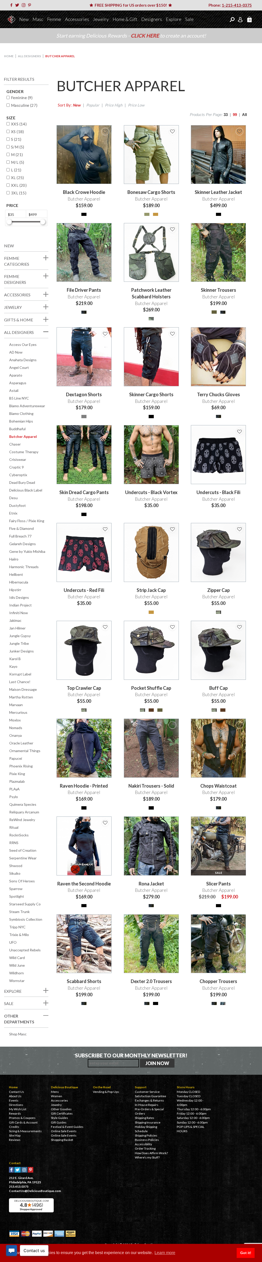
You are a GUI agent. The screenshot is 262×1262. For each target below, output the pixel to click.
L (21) (16, 170)
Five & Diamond (21, 528)
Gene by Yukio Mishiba (27, 551)
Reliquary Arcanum (24, 812)
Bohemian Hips (21, 421)
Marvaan (16, 705)
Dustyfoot (17, 505)
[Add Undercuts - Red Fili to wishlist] (105, 529)
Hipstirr (15, 590)
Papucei (15, 758)
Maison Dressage (23, 689)
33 (226, 114)
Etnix (13, 513)
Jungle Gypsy (20, 636)
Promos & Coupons (22, 1118)
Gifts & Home (18, 319)
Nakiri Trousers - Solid (151, 786)
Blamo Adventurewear (27, 406)
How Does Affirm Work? (151, 1153)
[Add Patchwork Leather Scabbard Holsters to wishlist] (172, 229)
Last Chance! (19, 682)
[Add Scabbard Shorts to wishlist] (105, 921)
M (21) (17, 154)
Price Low (136, 105)
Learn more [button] (165, 1253)
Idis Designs (19, 597)
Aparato (15, 375)
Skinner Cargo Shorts (151, 394)
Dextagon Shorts (84, 394)
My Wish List (17, 1109)
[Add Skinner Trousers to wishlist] (239, 229)
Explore (173, 19)
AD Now (16, 352)
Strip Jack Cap (151, 590)
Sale (189, 19)
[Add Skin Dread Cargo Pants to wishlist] (105, 431)
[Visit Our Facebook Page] (12, 5)
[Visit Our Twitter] (18, 5)
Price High (113, 105)
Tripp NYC (17, 927)
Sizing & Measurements (25, 1131)
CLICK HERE (145, 35)
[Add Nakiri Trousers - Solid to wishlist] (172, 725)
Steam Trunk (19, 911)
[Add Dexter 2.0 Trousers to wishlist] (172, 921)
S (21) (16, 139)
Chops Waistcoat (218, 786)
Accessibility (143, 1144)
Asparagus (17, 383)
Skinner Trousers (218, 290)
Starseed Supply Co (25, 904)
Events (13, 1100)
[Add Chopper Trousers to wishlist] (239, 921)
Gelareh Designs (22, 544)
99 (235, 114)
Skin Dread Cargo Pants (84, 492)
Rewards (15, 1113)
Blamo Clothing (21, 413)
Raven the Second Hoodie (84, 883)
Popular (92, 105)
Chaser (15, 444)
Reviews (14, 1140)
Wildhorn (16, 973)
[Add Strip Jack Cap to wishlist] (172, 529)
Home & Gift (125, 19)
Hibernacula (18, 582)
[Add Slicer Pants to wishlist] (239, 823)
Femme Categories (16, 261)
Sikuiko (14, 873)
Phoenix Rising (21, 766)
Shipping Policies (146, 1135)
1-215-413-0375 (237, 5)
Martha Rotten (21, 697)
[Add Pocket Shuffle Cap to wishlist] (172, 627)
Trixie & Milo (19, 934)
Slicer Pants (218, 883)
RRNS (13, 842)
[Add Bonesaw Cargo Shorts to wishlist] (172, 131)
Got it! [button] (245, 1253)
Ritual (13, 827)
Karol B (15, 659)
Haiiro (13, 559)
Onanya (15, 735)
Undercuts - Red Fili (84, 590)
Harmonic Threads (24, 567)
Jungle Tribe (19, 643)
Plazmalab (17, 781)
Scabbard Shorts (84, 981)
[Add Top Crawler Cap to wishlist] (105, 627)
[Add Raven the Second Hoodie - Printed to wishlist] (105, 725)
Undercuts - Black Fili (218, 492)
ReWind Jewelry (22, 819)
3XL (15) (18, 193)
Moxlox (15, 720)
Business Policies (147, 1140)
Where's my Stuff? (147, 1157)
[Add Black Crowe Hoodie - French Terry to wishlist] (105, 131)
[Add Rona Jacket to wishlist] (172, 823)
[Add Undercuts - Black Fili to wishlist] (239, 431)
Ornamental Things (24, 751)
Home (9, 56)
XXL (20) (19, 185)
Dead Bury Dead (22, 482)
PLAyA (14, 789)
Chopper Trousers (218, 981)
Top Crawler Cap (84, 688)
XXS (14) (19, 124)
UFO (13, 942)
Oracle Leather (21, 743)
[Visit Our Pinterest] (30, 5)
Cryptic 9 (16, 467)
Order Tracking (145, 1148)
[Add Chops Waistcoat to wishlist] (239, 725)
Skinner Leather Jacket (218, 192)
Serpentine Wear (23, 858)
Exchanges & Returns (149, 1100)
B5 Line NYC (19, 398)
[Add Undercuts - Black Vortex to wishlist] (172, 431)
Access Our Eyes (23, 344)
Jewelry (101, 19)
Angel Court (19, 367)
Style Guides (59, 1118)
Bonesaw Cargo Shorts (151, 192)
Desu (13, 498)
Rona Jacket (151, 883)
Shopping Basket (62, 1140)
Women (56, 1096)
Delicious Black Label (25, 490)
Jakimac (15, 620)
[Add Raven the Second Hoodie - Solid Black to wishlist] (105, 823)
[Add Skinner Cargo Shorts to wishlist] (172, 333)
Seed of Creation (22, 850)
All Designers (29, 56)
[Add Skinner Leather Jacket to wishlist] (239, 131)
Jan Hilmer (17, 628)
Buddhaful (17, 429)
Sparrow (16, 888)
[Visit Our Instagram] (24, 5)
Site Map (14, 1135)
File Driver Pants (84, 290)
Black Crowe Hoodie (84, 192)
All (244, 114)
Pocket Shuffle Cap (151, 688)
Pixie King (17, 774)
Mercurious (18, 712)
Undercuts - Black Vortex (151, 492)
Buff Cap (218, 688)
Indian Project (20, 605)
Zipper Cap (218, 590)
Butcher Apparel (23, 436)
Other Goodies (61, 1109)
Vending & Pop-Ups (106, 1092)
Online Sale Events (64, 1131)
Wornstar (17, 980)
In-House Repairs (146, 1105)
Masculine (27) (24, 105)
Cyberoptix (18, 475)
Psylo (13, 796)
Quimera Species (22, 804)
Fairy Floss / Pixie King (26, 521)
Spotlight (16, 896)
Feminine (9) (22, 97)
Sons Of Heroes (22, 881)
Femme (54, 19)
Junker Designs (21, 651)
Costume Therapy (23, 452)
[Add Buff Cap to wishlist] (239, 627)
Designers (151, 19)
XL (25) (17, 177)
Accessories (77, 19)
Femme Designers (15, 279)
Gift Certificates (62, 1113)
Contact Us (16, 1092)
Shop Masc (18, 1034)
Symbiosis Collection (25, 919)
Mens (55, 1092)
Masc (37, 19)
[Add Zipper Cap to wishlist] (239, 529)
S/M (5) (17, 147)
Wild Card (17, 957)
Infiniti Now (18, 613)
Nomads (15, 728)
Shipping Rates (144, 1118)
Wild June (17, 965)
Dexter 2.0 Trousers (151, 981)
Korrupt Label (20, 674)
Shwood (15, 865)
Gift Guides (59, 1122)
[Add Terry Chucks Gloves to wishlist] (239, 333)
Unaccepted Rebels (25, 950)
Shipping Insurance (147, 1122)
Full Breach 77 (20, 536)
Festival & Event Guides (67, 1127)
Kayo (13, 666)
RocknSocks (19, 835)
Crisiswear (17, 459)
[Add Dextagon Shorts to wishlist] (105, 333)
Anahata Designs (23, 360)
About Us (15, 1096)
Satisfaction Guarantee (150, 1096)
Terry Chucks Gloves (218, 394)
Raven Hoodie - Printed (84, 786)
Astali (13, 390)
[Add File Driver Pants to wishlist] (105, 229)
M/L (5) (17, 162)
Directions (16, 1105)
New (24, 19)
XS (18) (17, 131)
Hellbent (16, 574)
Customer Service (147, 1092)
